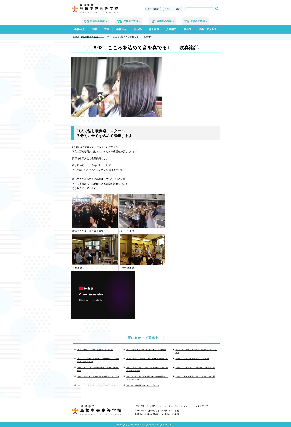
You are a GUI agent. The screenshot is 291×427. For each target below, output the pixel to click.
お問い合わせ (153, 9)
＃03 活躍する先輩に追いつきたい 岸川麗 (195, 376)
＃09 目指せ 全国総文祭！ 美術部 (192, 358)
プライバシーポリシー (179, 406)
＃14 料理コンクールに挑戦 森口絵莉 (95, 349)
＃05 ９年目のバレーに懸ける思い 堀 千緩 (98, 376)
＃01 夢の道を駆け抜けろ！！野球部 (142, 385)
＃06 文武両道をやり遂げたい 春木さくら (195, 367)
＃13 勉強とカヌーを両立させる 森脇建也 (146, 349)
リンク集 (140, 406)
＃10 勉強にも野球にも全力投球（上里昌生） (147, 358)
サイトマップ (201, 406)
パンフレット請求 (172, 9)
